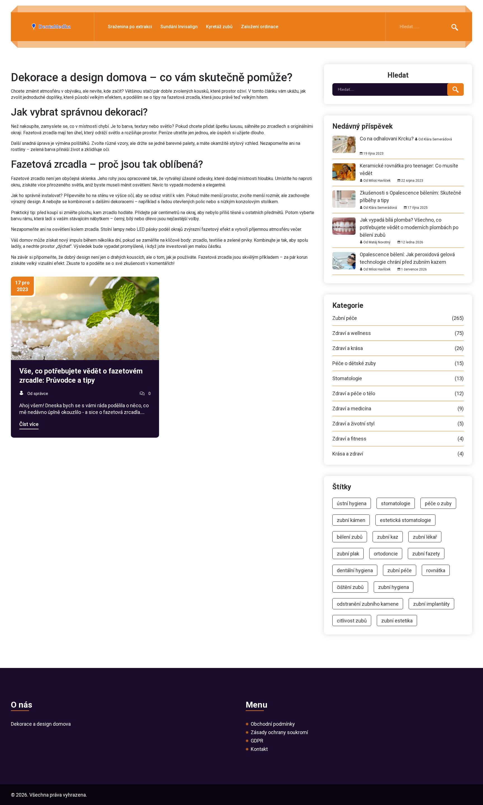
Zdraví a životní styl (398, 423)
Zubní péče (398, 318)
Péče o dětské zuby (398, 363)
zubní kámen (351, 520)
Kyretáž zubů (219, 27)
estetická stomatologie (405, 520)
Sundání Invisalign (179, 27)
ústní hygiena (351, 503)
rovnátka (435, 570)
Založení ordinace (259, 27)
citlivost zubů (352, 621)
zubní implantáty (431, 604)
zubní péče (399, 570)
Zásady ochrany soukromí (279, 732)
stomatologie (395, 503)
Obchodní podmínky (273, 724)
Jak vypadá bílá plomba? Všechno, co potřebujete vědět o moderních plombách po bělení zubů (409, 220)
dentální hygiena (355, 570)
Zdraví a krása (398, 348)
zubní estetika (397, 621)
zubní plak (348, 554)
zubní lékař (425, 537)
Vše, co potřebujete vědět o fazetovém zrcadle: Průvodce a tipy (81, 375)
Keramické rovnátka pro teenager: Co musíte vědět (409, 166)
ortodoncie (386, 554)
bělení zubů (350, 537)
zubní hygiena (393, 587)
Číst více (29, 424)
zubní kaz (387, 537)
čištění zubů (350, 587)
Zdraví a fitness (398, 438)
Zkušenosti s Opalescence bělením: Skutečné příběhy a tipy (410, 193)
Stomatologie (398, 378)
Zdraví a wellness (398, 333)
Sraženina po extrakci (130, 27)
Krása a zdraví (398, 453)
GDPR (257, 740)
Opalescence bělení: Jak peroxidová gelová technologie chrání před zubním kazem (407, 254)
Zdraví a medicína (398, 408)
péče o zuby (438, 503)
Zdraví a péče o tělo (398, 393)
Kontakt (259, 749)
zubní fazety (426, 554)
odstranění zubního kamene (368, 604)
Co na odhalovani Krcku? (387, 139)
